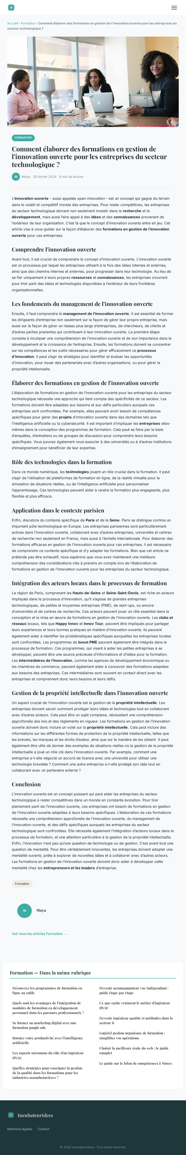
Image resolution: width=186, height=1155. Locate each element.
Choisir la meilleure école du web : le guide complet (134, 1050)
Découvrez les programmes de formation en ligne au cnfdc (47, 990)
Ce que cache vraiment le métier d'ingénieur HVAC (134, 1005)
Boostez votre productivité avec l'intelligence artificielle (47, 1040)
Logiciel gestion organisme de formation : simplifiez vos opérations (132, 1035)
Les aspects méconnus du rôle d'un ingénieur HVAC (48, 1055)
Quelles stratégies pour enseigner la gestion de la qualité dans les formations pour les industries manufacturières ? (47, 1073)
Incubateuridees (35, 1115)
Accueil (12, 23)
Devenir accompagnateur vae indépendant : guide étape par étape (133, 990)
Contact (43, 1129)
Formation (28, 23)
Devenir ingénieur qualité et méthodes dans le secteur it (136, 1020)
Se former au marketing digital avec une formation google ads (44, 1025)
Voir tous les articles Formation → (39, 934)
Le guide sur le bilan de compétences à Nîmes (135, 1063)
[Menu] (174, 7)
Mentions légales (19, 1129)
